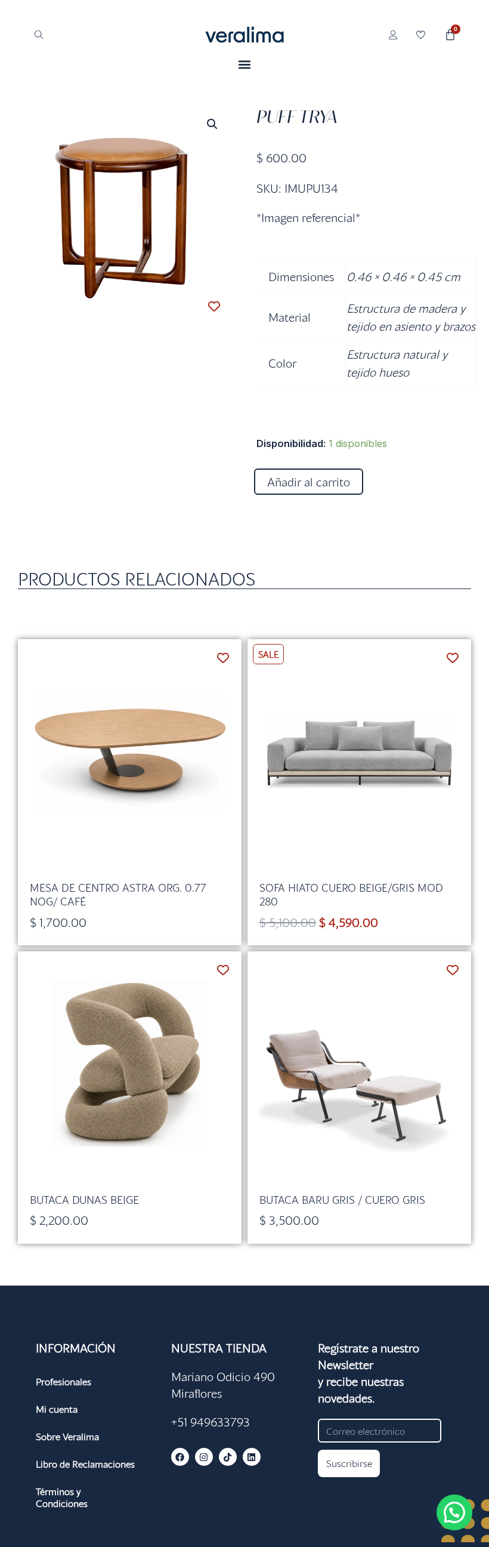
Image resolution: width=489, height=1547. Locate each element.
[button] (245, 64)
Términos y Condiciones (62, 1497)
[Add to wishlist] (214, 306)
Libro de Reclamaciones (85, 1463)
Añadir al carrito (308, 481)
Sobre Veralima (67, 1436)
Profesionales (63, 1381)
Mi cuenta (57, 1409)
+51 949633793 (210, 1422)
